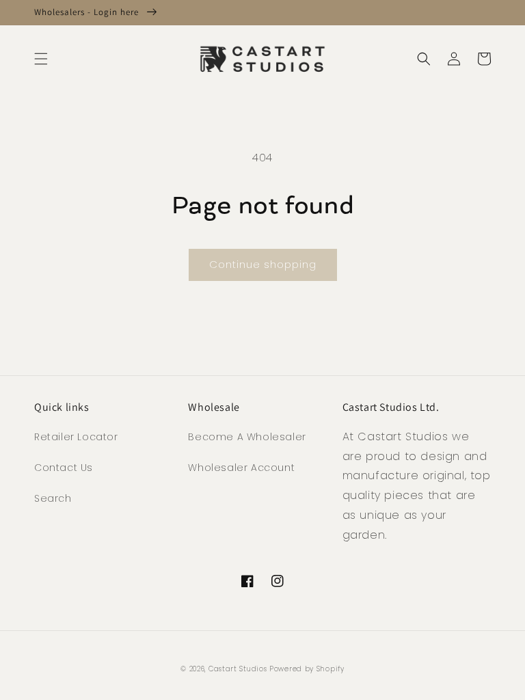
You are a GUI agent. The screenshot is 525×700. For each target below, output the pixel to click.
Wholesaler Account (241, 467)
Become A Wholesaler (247, 437)
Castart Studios (238, 669)
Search (53, 498)
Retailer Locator (76, 437)
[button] (41, 59)
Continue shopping (263, 264)
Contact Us (63, 467)
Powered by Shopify (307, 669)
